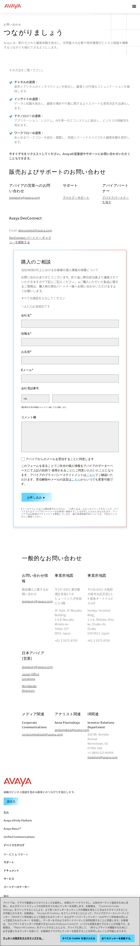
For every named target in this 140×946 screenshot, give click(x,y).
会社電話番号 (30, 388)
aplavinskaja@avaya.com (72, 730)
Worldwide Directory (29, 688)
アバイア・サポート (76, 197)
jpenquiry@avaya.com (24, 197)
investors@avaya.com (103, 757)
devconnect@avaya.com (35, 230)
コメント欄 (28, 417)
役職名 (26, 333)
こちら (90, 474)
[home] (13, 6)
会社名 (26, 315)
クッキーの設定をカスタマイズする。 (23, 938)
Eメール (27, 370)
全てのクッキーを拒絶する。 (117, 938)
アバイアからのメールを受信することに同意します (60, 459)
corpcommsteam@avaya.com (42, 734)
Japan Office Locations (30, 676)
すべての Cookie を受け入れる (78, 938)
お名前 (26, 351)
